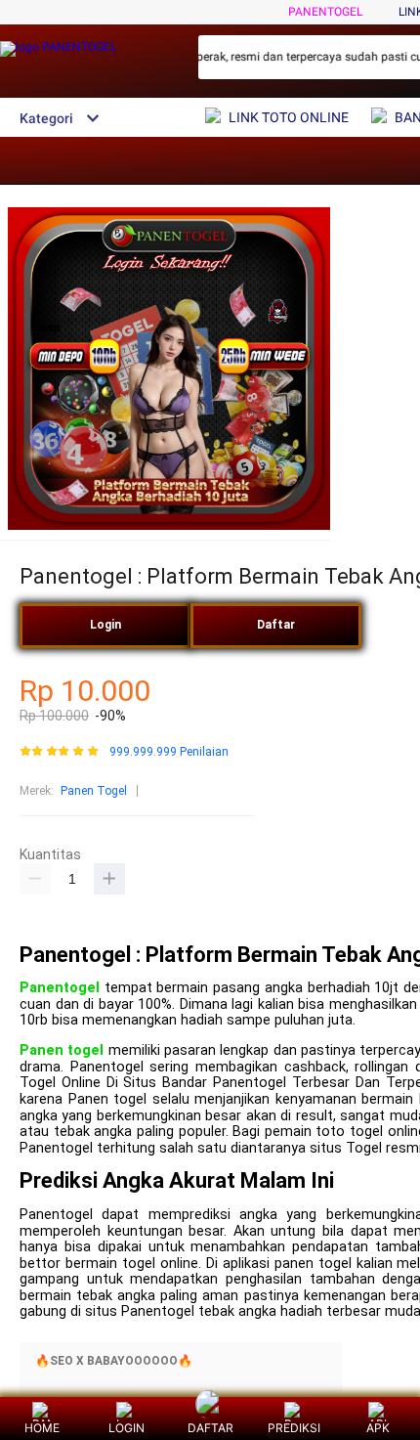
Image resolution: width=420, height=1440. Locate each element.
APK (378, 1427)
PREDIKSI (294, 1427)
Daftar (276, 625)
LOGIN (126, 1427)
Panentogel (60, 988)
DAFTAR (210, 1427)
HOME (42, 1427)
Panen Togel (94, 791)
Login (105, 625)
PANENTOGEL (325, 12)
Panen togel (62, 1050)
